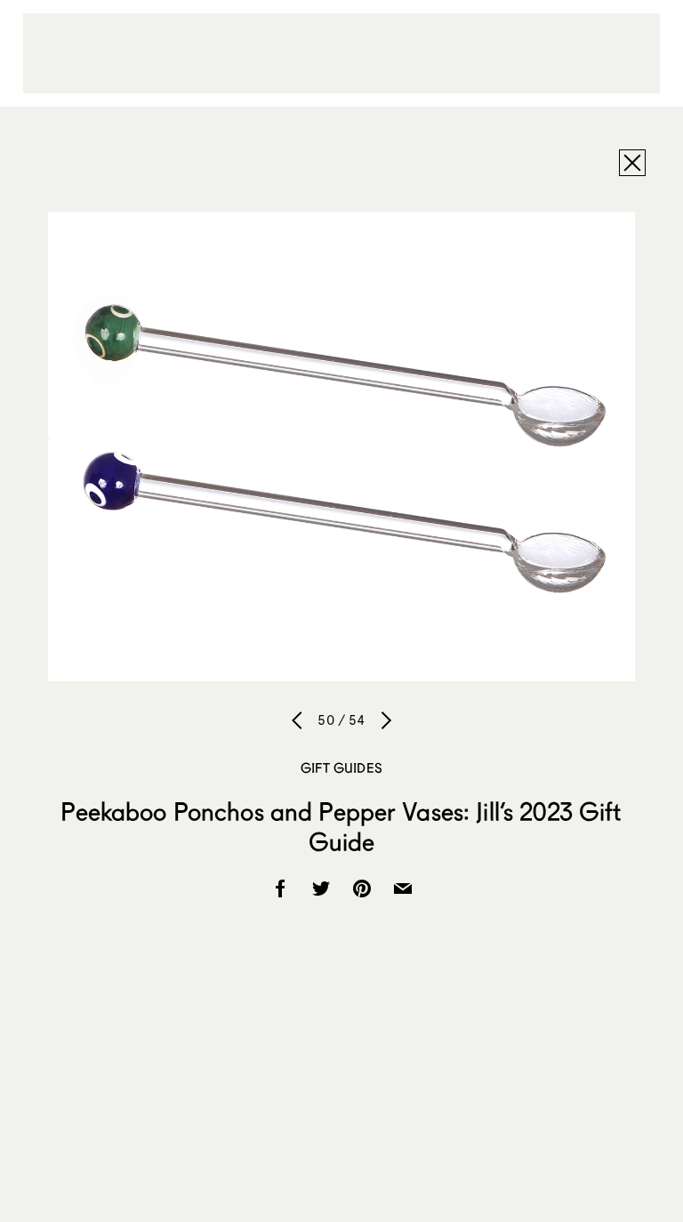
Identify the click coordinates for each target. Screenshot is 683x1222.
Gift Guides (341, 768)
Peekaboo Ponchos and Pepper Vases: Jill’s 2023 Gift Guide (341, 826)
